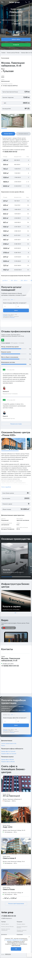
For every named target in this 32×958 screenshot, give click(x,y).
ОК (16, 948)
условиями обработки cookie (14, 939)
